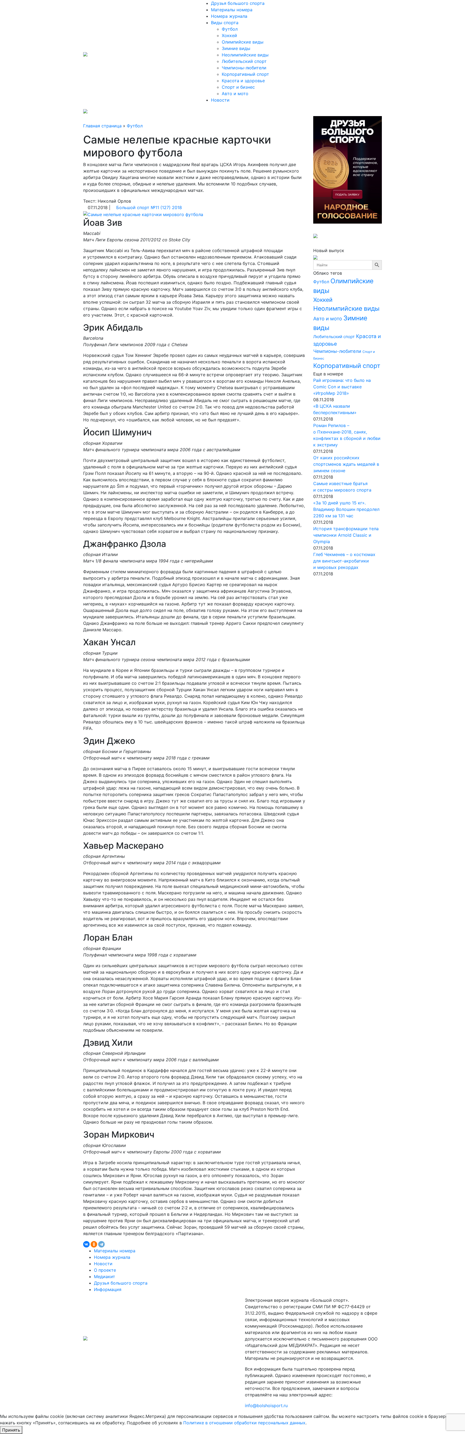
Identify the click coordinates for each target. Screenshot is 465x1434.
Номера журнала (229, 16)
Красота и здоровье (243, 80)
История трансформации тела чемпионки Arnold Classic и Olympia (346, 535)
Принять (11, 1430)
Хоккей (229, 35)
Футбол (230, 29)
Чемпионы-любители (244, 67)
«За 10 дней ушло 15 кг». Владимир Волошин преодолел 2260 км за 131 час (346, 509)
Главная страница (102, 125)
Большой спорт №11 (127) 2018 (149, 207)
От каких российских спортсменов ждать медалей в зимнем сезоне (346, 464)
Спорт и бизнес (238, 87)
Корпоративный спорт (245, 74)
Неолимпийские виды (245, 55)
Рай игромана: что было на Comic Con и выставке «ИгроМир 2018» (342, 387)
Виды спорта (225, 22)
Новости (220, 100)
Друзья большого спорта (238, 3)
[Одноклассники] (94, 1244)
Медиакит (104, 1276)
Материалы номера (231, 9)
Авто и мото (235, 93)
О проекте (105, 1270)
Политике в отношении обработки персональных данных (244, 1422)
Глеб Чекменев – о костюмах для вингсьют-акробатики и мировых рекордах (344, 561)
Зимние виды (236, 48)
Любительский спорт (244, 61)
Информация (107, 1289)
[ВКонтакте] (86, 1244)
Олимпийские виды (242, 42)
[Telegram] (101, 1244)
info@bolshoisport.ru (266, 1405)
